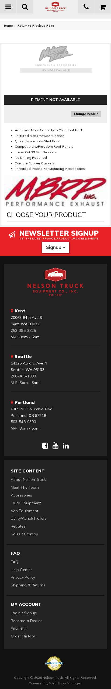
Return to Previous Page (36, 26)
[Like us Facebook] (45, 446)
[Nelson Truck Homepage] (55, 6)
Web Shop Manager (65, 683)
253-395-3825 (23, 330)
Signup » (55, 247)
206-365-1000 (23, 376)
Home (8, 26)
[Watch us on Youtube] (55, 446)
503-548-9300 (23, 421)
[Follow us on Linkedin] (65, 446)
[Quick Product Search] (25, 6)
